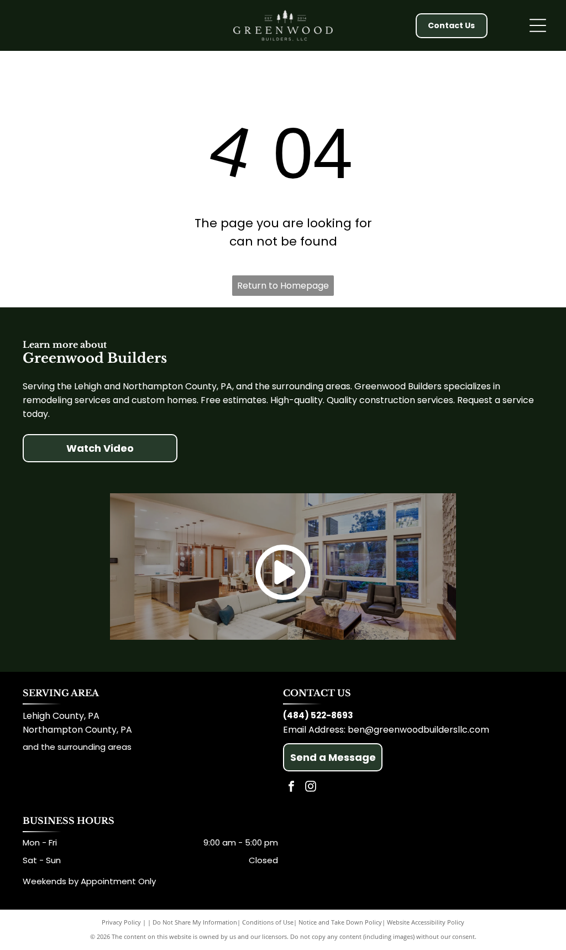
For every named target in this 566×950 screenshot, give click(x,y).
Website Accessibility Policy (425, 922)
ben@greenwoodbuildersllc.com (418, 729)
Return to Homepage (283, 285)
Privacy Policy (121, 922)
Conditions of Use (268, 922)
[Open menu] (538, 25)
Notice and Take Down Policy (340, 922)
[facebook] (291, 787)
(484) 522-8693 (318, 715)
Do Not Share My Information (195, 922)
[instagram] (310, 787)
